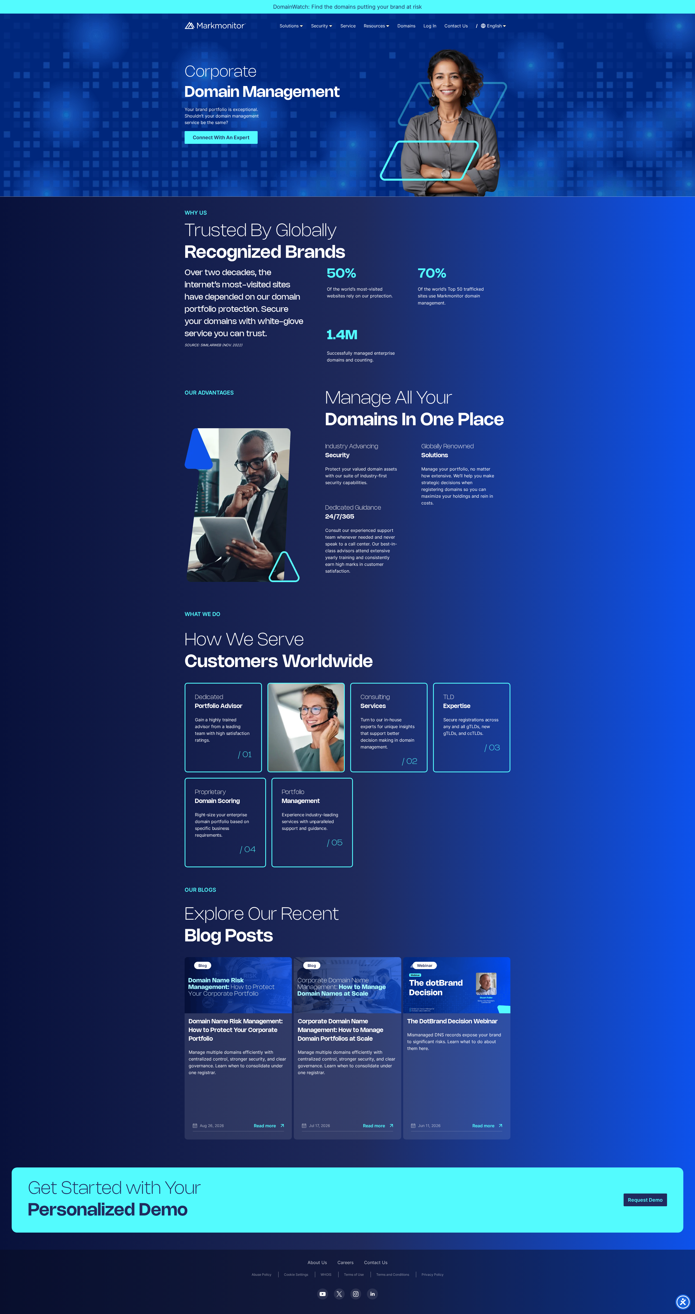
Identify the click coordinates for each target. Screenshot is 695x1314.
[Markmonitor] (216, 25)
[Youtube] (322, 1294)
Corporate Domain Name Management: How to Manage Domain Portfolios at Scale (340, 1030)
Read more (265, 1125)
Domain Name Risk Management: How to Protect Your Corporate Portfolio (236, 1030)
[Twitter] (339, 1294)
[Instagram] (355, 1294)
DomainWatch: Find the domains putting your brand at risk (347, 7)
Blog (202, 965)
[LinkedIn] (372, 1294)
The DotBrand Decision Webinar (452, 1021)
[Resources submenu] (387, 25)
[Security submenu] (330, 25)
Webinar (424, 965)
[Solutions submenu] (301, 25)
